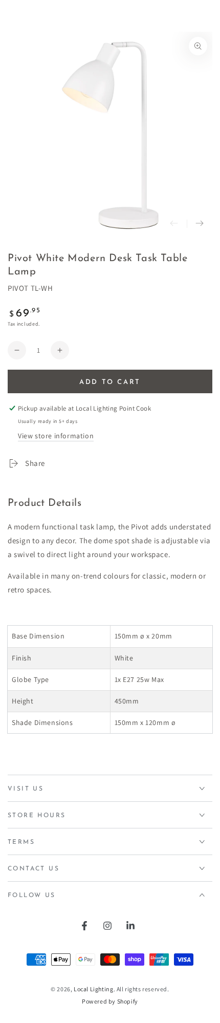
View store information (56, 435)
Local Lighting (93, 989)
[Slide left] (174, 224)
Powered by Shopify (110, 1001)
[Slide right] (199, 224)
